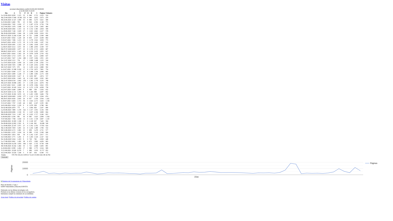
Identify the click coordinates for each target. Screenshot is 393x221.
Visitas (5, 4)
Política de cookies (30, 197)
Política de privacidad (16, 197)
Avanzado (5, 157)
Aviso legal (4, 197)
